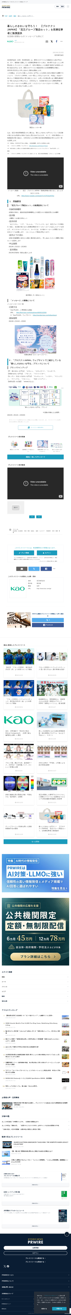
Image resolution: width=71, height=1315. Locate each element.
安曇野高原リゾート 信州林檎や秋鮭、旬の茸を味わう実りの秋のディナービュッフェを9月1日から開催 (33, 1063)
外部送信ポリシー (6, 1304)
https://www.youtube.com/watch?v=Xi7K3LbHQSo (37, 196)
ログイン (47, 553)
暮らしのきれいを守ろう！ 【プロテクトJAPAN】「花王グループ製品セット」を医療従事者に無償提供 (52, 828)
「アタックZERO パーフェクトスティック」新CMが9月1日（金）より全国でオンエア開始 (18, 701)
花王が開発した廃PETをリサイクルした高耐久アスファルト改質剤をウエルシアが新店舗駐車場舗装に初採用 (52, 797)
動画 (3, 996)
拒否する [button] (44, 1308)
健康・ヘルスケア (40, 530)
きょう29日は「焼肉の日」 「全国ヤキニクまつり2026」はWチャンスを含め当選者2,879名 (30, 1125)
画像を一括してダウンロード (35, 457)
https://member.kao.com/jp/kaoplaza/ (45, 315)
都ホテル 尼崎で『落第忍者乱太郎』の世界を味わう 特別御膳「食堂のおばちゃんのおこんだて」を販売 (32, 1040)
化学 (10, 16)
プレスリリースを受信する (35, 1262)
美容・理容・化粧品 (29, 530)
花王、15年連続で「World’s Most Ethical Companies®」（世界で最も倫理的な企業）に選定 (18, 733)
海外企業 (4, 1001)
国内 (57, 6)
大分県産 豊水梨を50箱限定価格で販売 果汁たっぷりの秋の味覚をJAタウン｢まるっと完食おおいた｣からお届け (32, 1055)
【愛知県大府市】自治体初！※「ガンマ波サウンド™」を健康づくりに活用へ (29, 1015)
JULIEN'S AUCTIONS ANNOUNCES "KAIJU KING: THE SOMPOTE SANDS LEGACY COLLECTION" (41, 1143)
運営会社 (4, 1308)
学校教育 (48, 530)
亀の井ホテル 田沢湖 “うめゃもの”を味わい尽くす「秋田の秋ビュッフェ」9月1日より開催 (33, 1032)
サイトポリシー (6, 1299)
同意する (59, 1308)
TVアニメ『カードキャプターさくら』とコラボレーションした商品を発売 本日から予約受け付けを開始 (33, 1071)
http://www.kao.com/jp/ (44, 588)
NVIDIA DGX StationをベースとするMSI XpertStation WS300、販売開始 (29, 1078)
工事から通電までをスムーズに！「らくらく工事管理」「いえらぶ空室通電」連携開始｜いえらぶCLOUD (39, 1161)
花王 (15, 16)
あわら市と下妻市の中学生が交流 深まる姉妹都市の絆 (22, 1047)
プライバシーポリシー (51, 1295)
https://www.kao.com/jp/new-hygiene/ (38, 146)
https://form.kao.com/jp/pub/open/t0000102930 (31, 312)
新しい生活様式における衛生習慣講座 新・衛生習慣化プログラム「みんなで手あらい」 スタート (53, 733)
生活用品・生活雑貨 (18, 530)
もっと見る (35, 841)
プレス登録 (25, 553)
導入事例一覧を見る (19, 1107)
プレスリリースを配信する (35, 1258)
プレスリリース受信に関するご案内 (48, 561)
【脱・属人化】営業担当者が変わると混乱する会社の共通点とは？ (32, 1151)
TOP (6, 16)
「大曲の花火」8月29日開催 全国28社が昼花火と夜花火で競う (21, 1129)
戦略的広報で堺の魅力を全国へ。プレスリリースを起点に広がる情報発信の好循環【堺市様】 (40, 1104)
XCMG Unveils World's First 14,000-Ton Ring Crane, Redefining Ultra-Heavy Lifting (32, 1024)
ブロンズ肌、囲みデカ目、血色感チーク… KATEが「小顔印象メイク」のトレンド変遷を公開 (18, 765)
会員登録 (35, 1248)
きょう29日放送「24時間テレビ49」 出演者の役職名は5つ (20, 1121)
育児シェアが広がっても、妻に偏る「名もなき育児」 (22, 1086)
